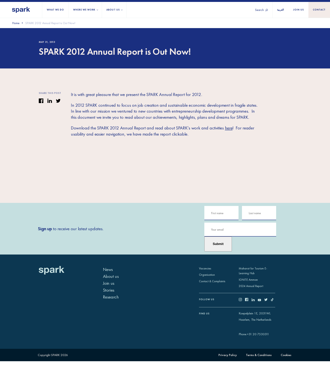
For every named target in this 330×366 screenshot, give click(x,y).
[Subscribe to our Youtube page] (261, 300)
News (108, 269)
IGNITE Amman (248, 280)
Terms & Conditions (259, 355)
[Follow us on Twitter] (267, 300)
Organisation (207, 275)
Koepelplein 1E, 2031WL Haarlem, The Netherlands (255, 316)
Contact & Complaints (212, 281)
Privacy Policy (227, 355)
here (229, 128)
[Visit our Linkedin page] (255, 300)
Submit (218, 244)
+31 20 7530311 (258, 334)
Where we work (84, 9)
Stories (108, 290)
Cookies (286, 355)
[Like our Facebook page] (248, 300)
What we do (55, 9)
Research (111, 297)
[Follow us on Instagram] (242, 300)
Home (15, 23)
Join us (298, 9)
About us (113, 9)
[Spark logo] (21, 10)
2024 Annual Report (251, 286)
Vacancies (205, 268)
